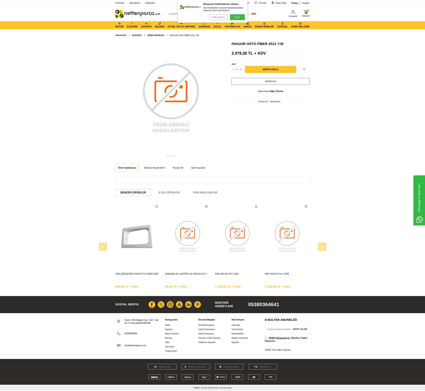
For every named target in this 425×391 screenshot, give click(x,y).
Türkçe (294, 3)
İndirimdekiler (238, 334)
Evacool (282, 26)
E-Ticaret (203, 388)
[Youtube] (179, 304)
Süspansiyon (232, 26)
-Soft (196, 388)
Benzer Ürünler (133, 192)
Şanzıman (204, 26)
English (306, 3)
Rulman (159, 26)
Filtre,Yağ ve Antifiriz (181, 26)
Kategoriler (150, 3)
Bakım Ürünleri (264, 26)
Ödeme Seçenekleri (154, 167)
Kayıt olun (300, 329)
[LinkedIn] (188, 304)
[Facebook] (152, 304)
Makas (248, 26)
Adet (234, 64)
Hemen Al (270, 81)
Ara (253, 13)
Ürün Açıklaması (127, 167)
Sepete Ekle (270, 69)
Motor (119, 26)
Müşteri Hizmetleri (240, 338)
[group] (171, 97)
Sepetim (235, 342)
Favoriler (263, 3)
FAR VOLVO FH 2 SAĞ (277, 273)
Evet (237, 17)
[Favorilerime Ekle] (156, 206)
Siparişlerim (134, 3)
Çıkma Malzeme (300, 26)
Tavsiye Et (262, 101)
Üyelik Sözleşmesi (206, 329)
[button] (171, 155)
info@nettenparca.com (135, 345)
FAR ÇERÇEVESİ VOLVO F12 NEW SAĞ (136, 273)
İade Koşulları (198, 167)
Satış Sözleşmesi (206, 334)
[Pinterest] (197, 304)
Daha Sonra (218, 17)
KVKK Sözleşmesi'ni (279, 338)
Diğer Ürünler (155, 35)
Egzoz (217, 26)
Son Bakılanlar (205, 192)
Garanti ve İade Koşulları (209, 338)
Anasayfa (120, 35)
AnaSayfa (119, 3)
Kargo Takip (280, 3)
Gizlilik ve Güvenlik (206, 342)
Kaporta (146, 26)
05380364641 (263, 304)
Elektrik (132, 26)
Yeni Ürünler (237, 329)
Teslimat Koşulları (206, 325)
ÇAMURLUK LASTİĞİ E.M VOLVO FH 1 (186, 273)
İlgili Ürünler (169, 192)
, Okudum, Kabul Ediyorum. (286, 339)
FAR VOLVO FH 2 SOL (227, 273)
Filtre (167, 342)
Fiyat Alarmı (275, 101)
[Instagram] (170, 304)
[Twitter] (161, 304)
